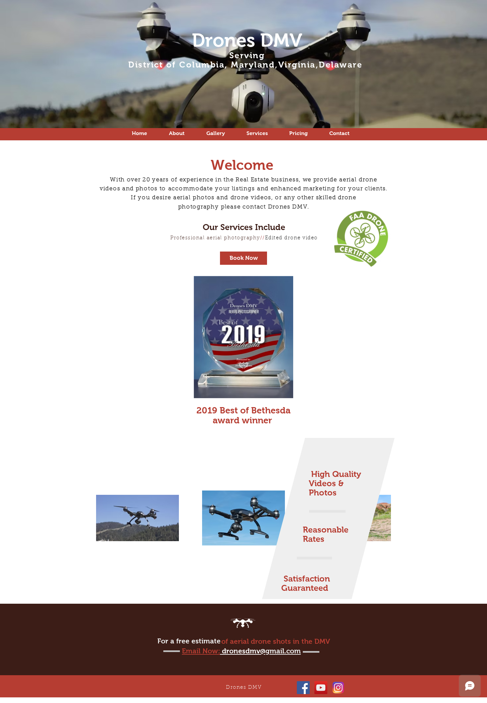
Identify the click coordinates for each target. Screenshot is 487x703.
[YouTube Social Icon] (320, 687)
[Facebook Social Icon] (303, 687)
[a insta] (338, 687)
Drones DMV (247, 40)
